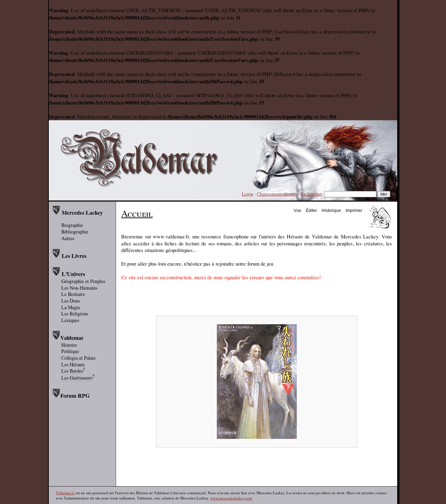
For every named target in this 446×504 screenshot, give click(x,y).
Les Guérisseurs (76, 377)
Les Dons (70, 300)
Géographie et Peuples (83, 281)
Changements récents (277, 194)
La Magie (70, 307)
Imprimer (354, 210)
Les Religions (74, 313)
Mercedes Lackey (82, 212)
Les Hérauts (73, 364)
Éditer (311, 210)
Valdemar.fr (65, 492)
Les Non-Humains (79, 287)
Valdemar (72, 338)
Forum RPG (75, 395)
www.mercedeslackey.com (231, 498)
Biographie (72, 225)
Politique (70, 351)
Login (247, 194)
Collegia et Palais (78, 357)
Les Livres (74, 256)
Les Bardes (72, 370)
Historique (331, 210)
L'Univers (73, 274)
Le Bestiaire (73, 294)
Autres (67, 238)
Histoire (69, 345)
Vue (297, 210)
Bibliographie (74, 231)
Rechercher (311, 194)
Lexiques (70, 320)
